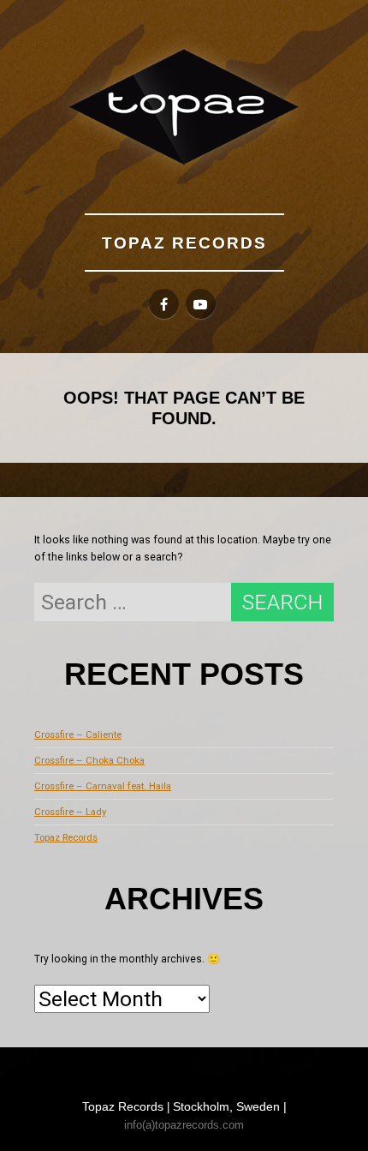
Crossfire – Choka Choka (89, 760)
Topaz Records (184, 242)
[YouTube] (201, 304)
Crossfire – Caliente (78, 734)
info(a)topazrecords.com (184, 1124)
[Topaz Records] (184, 106)
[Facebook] (164, 304)
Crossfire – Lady (70, 812)
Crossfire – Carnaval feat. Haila (102, 786)
